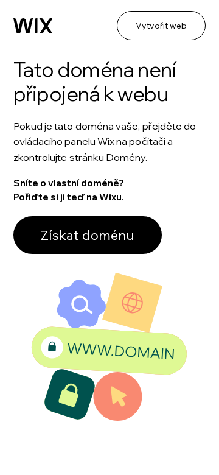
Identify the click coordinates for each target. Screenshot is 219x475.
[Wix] (33, 26)
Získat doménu (87, 235)
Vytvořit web (161, 25)
